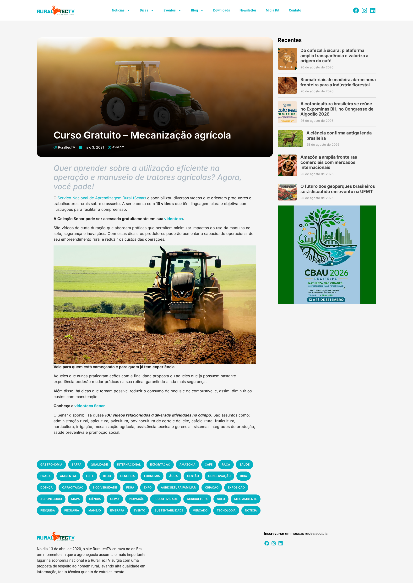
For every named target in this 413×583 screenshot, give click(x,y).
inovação (136, 499)
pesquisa (47, 510)
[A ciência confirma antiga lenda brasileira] (290, 138)
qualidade (99, 464)
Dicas (144, 10)
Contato (295, 10)
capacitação (72, 487)
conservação (219, 476)
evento (139, 510)
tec (178, 218)
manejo (94, 510)
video (169, 218)
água (173, 476)
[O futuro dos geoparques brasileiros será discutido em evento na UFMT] (287, 192)
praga (45, 476)
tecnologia (226, 510)
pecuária (71, 510)
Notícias (118, 10)
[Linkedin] (372, 10)
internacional (129, 464)
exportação (160, 464)
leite (90, 476)
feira (130, 487)
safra (77, 464)
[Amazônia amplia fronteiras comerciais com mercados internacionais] (287, 165)
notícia (251, 510)
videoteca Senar (89, 405)
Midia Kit (272, 10)
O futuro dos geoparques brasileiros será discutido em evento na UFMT (337, 189)
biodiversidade (105, 487)
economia (152, 476)
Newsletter (247, 10)
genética (127, 476)
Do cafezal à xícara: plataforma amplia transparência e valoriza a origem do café (334, 55)
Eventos (169, 10)
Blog (194, 10)
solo (221, 499)
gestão (193, 476)
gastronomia (51, 464)
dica (243, 476)
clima (115, 499)
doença (46, 487)
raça (226, 464)
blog (107, 476)
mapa (75, 499)
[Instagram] (364, 10)
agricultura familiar (178, 487)
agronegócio (51, 499)
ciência (95, 499)
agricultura (197, 499)
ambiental (68, 476)
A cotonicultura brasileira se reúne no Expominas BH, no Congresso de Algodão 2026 (337, 109)
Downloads (221, 10)
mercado (200, 510)
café (208, 464)
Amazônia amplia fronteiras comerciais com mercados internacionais (328, 162)
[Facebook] (355, 10)
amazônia (187, 464)
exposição (236, 487)
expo (148, 487)
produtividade (166, 499)
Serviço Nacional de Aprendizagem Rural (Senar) (102, 197)
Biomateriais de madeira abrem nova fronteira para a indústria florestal (338, 82)
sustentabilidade (169, 510)
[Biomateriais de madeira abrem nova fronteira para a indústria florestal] (287, 85)
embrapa (117, 510)
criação (211, 487)
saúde (244, 464)
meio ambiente (245, 499)
